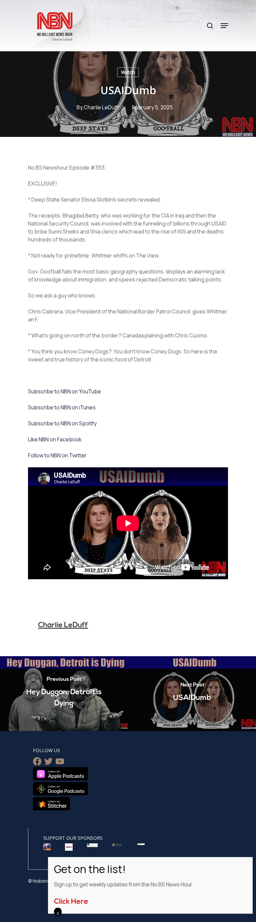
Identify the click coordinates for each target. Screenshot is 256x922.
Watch (128, 72)
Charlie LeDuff (101, 107)
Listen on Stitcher (51, 803)
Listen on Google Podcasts (60, 788)
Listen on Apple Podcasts (60, 773)
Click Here (71, 902)
